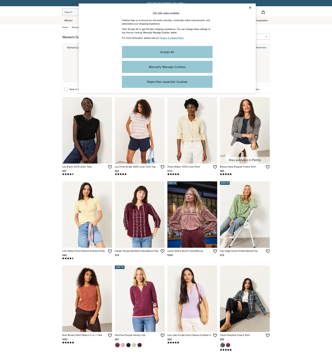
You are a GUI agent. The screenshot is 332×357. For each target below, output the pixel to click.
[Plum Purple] (117, 345)
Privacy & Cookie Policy (171, 37)
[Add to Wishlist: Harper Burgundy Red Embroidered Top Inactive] (162, 251)
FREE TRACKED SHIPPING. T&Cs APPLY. (166, 3)
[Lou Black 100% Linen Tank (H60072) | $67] (87, 130)
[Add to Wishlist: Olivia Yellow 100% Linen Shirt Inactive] (215, 167)
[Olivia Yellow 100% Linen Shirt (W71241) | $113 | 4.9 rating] (192, 174)
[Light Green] (134, 345)
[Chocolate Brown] (139, 345)
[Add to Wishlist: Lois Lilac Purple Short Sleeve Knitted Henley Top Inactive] (215, 335)
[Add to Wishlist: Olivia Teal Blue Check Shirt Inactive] (268, 335)
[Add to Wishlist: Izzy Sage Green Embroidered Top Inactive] (268, 251)
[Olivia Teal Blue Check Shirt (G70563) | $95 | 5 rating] (245, 350)
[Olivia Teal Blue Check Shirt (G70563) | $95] (245, 299)
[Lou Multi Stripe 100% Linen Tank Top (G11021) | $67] (140, 130)
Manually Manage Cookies (167, 67)
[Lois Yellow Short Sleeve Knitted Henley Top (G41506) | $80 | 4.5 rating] (87, 258)
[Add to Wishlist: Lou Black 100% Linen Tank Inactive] (110, 167)
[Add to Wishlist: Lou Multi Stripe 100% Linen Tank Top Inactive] (162, 167)
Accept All (167, 52)
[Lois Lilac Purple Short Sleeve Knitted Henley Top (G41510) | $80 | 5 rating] (192, 342)
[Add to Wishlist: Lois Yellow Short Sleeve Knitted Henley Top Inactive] (110, 251)
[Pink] (228, 345)
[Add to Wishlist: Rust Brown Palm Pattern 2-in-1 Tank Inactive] (110, 335)
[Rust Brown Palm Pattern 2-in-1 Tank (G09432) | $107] (87, 299)
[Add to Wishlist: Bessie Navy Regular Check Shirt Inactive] (268, 167)
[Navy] (128, 345)
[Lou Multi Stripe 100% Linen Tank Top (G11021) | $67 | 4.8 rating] (140, 174)
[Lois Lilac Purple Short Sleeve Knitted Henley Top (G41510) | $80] (192, 299)
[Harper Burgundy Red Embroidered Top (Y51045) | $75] (140, 214)
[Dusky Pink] (123, 345)
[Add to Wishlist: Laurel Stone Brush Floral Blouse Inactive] (215, 251)
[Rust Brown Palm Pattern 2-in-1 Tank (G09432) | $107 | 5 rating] (87, 342)
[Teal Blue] (222, 345)
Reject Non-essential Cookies (167, 82)
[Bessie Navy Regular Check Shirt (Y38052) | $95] (245, 130)
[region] (167, 48)
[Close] (250, 7)
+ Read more (260, 47)
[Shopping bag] (263, 12)
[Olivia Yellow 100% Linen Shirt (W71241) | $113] (192, 130)
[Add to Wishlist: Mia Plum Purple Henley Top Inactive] (162, 335)
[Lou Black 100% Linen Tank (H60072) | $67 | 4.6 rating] (87, 174)
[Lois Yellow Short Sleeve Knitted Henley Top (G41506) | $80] (87, 214)
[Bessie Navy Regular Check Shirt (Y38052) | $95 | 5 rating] (245, 174)
